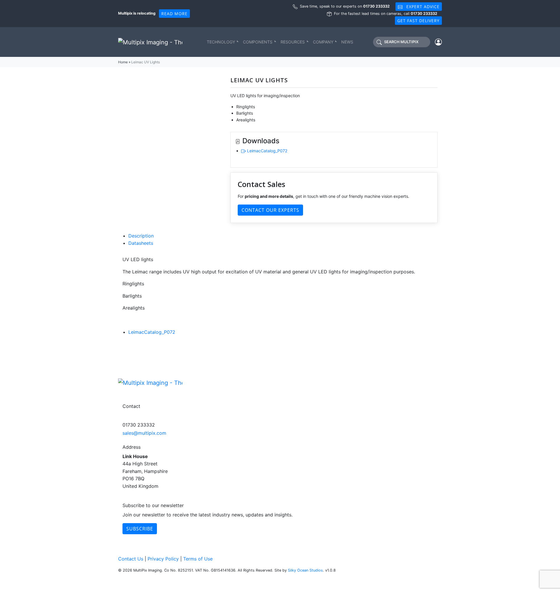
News (347, 41)
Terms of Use (198, 559)
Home (123, 62)
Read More (174, 13)
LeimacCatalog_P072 (266, 150)
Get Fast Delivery (418, 20)
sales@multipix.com (144, 433)
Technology (221, 41)
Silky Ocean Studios (305, 570)
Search (401, 42)
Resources (293, 41)
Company (323, 41)
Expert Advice (422, 6)
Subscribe (139, 528)
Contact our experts (270, 210)
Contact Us (130, 559)
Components (257, 41)
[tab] (283, 236)
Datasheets (140, 243)
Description (141, 236)
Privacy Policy (163, 559)
